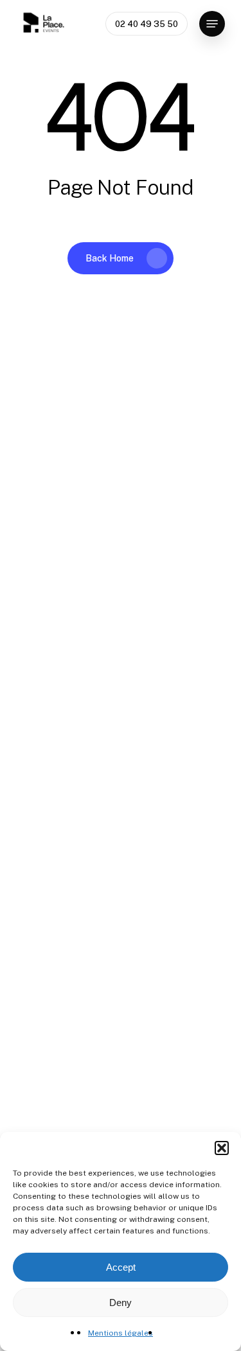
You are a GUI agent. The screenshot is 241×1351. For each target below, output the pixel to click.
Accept (121, 1267)
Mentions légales (120, 1333)
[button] (221, 1148)
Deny (120, 1302)
